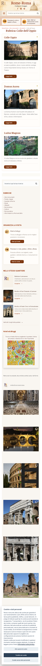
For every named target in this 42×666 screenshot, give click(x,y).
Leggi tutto (9, 76)
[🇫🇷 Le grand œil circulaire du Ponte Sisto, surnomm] (21, 444)
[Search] (36, 183)
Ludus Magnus (12, 132)
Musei (6, 203)
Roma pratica (8, 211)
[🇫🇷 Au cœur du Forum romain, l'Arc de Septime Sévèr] (21, 554)
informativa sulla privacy (26, 644)
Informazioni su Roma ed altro (13, 213)
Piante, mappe (8, 199)
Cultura (6, 209)
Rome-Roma (21, 2)
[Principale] (4, 13)
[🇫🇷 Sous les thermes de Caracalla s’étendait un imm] (21, 590)
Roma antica (8, 207)
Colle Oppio (10, 37)
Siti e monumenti (9, 197)
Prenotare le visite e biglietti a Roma (13, 21)
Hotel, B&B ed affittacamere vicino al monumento (32, 21)
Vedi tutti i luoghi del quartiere (11, 322)
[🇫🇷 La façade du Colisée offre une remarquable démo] (21, 481)
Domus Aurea (11, 86)
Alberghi (6, 205)
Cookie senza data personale (21, 660)
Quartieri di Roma (9, 201)
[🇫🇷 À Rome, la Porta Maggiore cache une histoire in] (21, 517)
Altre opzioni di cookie (21, 649)
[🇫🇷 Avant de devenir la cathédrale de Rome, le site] (21, 408)
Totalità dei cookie (21, 655)
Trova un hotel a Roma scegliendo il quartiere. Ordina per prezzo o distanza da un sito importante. (21, 337)
